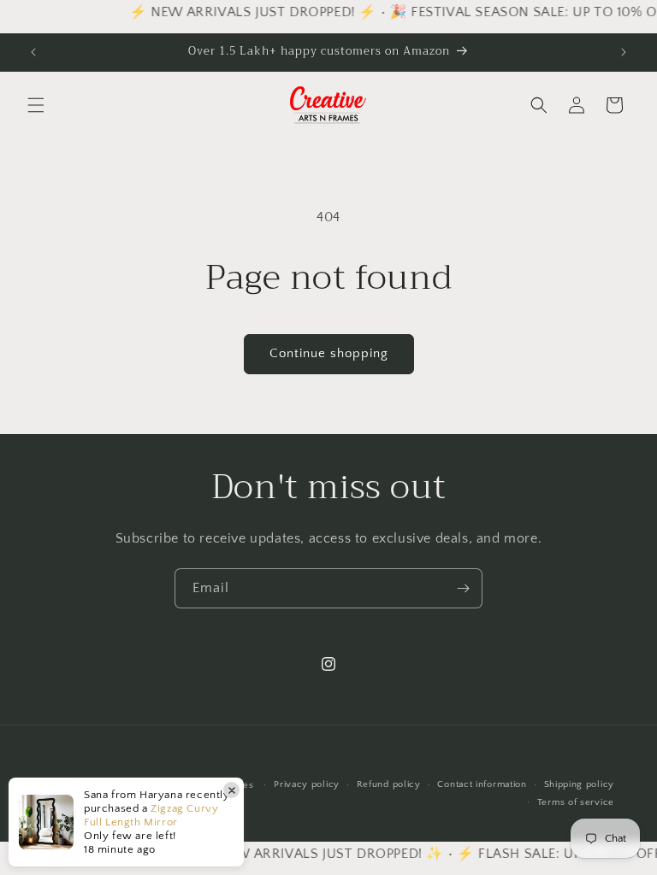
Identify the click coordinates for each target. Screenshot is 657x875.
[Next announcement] (623, 52)
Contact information (481, 784)
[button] (36, 105)
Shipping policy (579, 784)
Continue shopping (328, 353)
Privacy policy (307, 784)
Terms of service (575, 802)
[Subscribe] (463, 588)
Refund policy (389, 784)
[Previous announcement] (33, 52)
